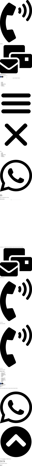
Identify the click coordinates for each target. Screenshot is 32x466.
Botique (2, 155)
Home (2, 82)
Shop (2, 153)
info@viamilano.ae (3, 74)
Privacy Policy (3, 372)
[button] (16, 119)
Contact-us (2, 85)
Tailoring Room (3, 154)
